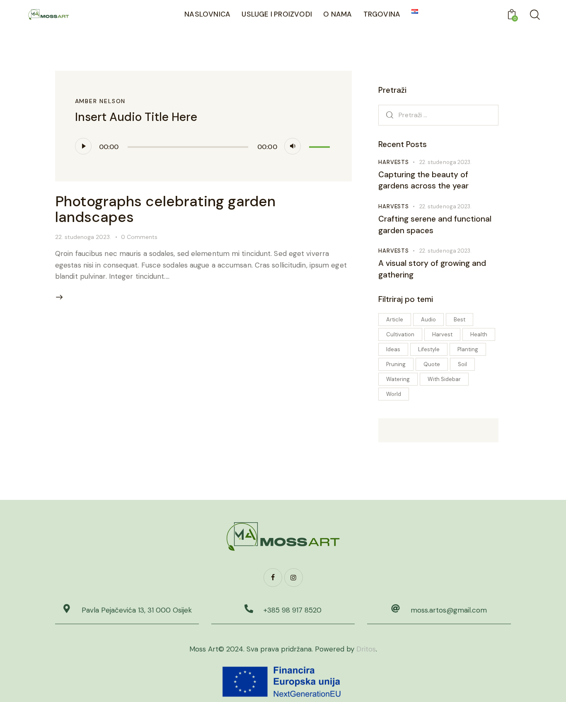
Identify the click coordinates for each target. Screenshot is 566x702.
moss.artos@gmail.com (449, 610)
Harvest (442, 334)
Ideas (393, 349)
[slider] (320, 145)
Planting (467, 349)
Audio (428, 319)
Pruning (396, 364)
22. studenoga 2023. (83, 237)
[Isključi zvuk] (292, 146)
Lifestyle (429, 349)
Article (394, 319)
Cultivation (400, 334)
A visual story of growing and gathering (432, 269)
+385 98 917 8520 (293, 610)
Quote (431, 364)
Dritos (366, 649)
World (393, 394)
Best (459, 319)
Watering (398, 379)
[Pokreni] (83, 146)
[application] (203, 146)
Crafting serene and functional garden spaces (434, 225)
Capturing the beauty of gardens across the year (423, 180)
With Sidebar (444, 379)
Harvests (393, 162)
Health (478, 334)
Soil (462, 364)
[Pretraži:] (438, 114)
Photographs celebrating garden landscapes (165, 209)
